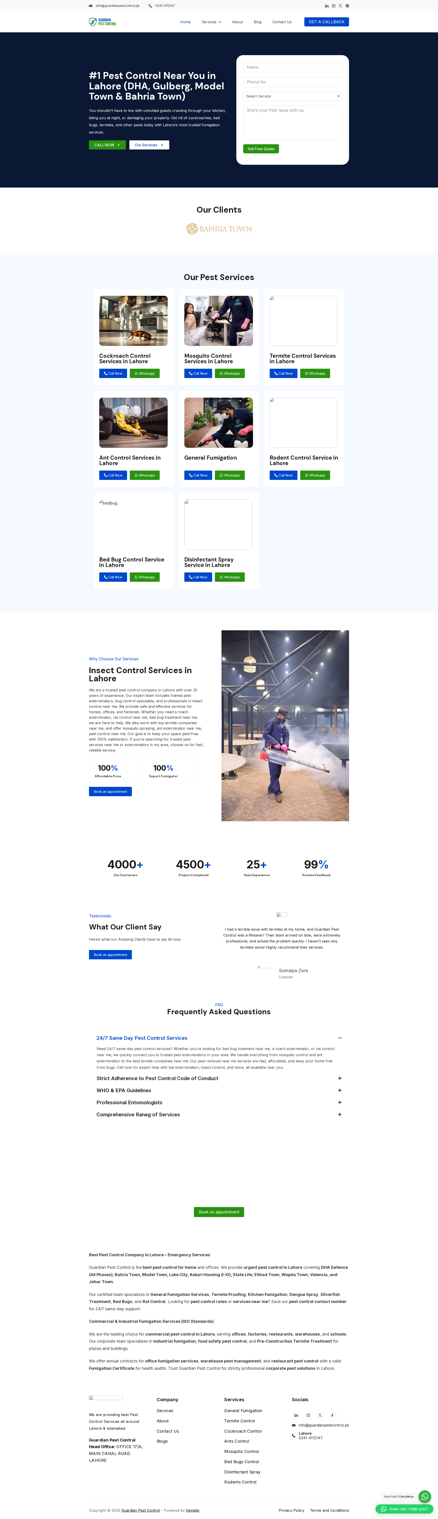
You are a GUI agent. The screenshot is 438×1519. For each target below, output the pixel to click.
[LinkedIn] (326, 6)
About (237, 22)
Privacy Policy (291, 1510)
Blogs (162, 1441)
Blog (257, 22)
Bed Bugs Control (241, 1461)
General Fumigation (210, 457)
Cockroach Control (243, 1431)
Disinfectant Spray (242, 1472)
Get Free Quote (261, 149)
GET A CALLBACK (326, 21)
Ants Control (236, 1441)
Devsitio (192, 1510)
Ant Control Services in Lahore (130, 460)
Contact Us (282, 22)
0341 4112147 (165, 6)
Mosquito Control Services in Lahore (208, 358)
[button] (404, 1509)
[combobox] (292, 96)
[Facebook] (332, 1415)
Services (209, 22)
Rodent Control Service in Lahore (304, 460)
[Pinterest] (347, 6)
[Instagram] (333, 6)
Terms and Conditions (329, 1510)
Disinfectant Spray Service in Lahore (209, 562)
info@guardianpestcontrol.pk (118, 6)
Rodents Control (240, 1482)
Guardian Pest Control (140, 1510)
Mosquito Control (241, 1451)
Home (185, 22)
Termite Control (239, 1421)
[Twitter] (340, 6)
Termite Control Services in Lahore (303, 358)
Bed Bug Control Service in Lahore (131, 562)
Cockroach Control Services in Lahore (125, 358)
